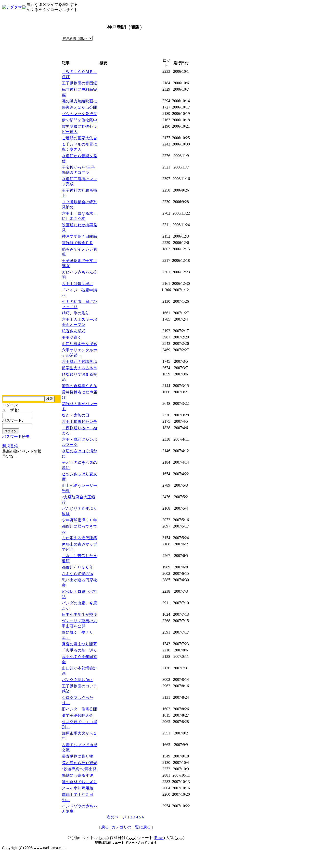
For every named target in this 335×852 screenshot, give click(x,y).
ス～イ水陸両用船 (77, 788)
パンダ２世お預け (77, 680)
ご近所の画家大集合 (79, 138)
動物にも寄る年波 (77, 775)
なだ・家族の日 (75, 415)
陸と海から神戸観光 (79, 763)
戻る (105, 827)
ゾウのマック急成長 (79, 114)
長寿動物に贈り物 (77, 756)
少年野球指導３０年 (79, 520)
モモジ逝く (71, 337)
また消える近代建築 (79, 538)
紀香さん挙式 (73, 331)
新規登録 (10, 446)
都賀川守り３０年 (77, 567)
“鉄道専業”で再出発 (79, 769)
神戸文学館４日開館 (79, 236)
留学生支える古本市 (79, 368)
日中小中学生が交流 (79, 614)
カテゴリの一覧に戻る (131, 827)
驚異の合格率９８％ (79, 386)
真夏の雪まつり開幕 (79, 644)
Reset (159, 838)
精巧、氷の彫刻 (75, 313)
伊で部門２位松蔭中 (79, 120)
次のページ (116, 817)
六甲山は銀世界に (77, 284)
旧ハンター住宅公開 (79, 709)
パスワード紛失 (16, 436)
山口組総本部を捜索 (79, 344)
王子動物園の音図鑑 (79, 83)
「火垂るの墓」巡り (79, 650)
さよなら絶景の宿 (77, 574)
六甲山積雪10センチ (79, 422)
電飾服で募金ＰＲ (77, 243)
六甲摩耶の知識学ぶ (79, 362)
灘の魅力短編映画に (79, 101)
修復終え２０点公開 (79, 107)
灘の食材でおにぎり (79, 782)
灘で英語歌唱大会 (77, 715)
